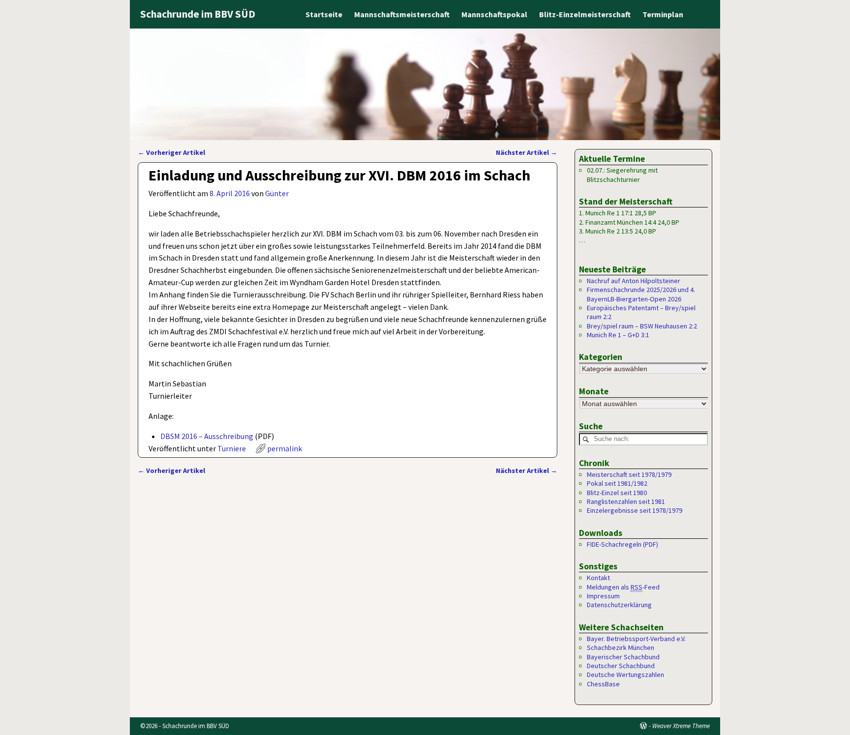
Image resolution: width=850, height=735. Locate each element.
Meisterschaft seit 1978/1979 (629, 474)
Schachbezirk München (620, 647)
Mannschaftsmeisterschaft (402, 14)
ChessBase (603, 683)
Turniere (231, 448)
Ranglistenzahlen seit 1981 (626, 501)
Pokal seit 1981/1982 (617, 483)
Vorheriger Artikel (171, 152)
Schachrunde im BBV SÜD (197, 14)
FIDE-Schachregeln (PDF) (622, 544)
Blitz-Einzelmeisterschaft (585, 14)
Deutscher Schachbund (621, 665)
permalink (284, 448)
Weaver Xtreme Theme (681, 726)
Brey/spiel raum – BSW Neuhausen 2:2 (642, 326)
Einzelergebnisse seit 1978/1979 (634, 510)
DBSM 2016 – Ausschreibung (206, 436)
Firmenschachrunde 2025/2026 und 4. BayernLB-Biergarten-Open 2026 (641, 294)
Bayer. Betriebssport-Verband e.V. (636, 638)
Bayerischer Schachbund (623, 656)
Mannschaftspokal (494, 14)
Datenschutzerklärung (619, 604)
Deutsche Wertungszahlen (625, 674)
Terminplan (662, 14)
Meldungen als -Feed (623, 587)
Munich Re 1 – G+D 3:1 (618, 334)
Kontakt (598, 577)
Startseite (323, 14)
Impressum (603, 595)
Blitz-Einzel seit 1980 (617, 492)
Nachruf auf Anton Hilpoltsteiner (633, 280)
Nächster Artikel (526, 152)
